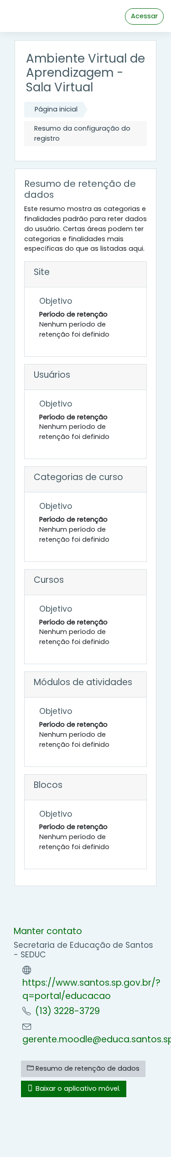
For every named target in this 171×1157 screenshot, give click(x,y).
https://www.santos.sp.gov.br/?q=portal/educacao (91, 989)
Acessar (144, 16)
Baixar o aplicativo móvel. (77, 1088)
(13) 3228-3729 (67, 1011)
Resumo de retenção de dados (87, 1068)
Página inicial (56, 109)
